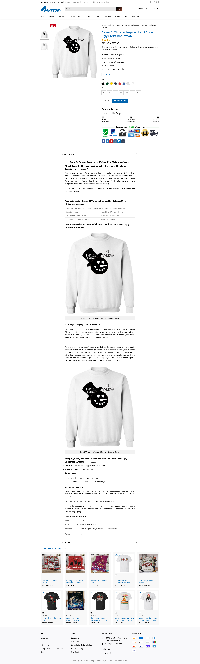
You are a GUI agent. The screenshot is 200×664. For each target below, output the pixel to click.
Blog (42, 652)
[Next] (95, 52)
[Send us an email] (108, 653)
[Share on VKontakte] (115, 141)
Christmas (111, 25)
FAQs (43, 641)
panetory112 (81, 534)
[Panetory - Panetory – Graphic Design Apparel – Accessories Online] (51, 9)
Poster (98, 16)
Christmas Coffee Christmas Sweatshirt (122, 582)
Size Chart (88, 16)
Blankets (108, 16)
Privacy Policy (46, 645)
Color (103, 79)
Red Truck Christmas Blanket (49, 582)
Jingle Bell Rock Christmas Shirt (51, 619)
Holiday (61, 16)
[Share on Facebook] (103, 141)
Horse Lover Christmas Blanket (99, 582)
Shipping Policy (77, 648)
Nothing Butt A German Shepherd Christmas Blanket (74, 582)
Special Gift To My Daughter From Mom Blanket (74, 619)
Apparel (51, 16)
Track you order (77, 641)
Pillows (117, 16)
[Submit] (119, 9)
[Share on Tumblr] (123, 141)
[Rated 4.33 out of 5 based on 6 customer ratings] (130, 40)
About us (67, 2)
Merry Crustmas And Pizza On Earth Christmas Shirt (124, 619)
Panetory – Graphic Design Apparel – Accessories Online (98, 529)
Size (103, 88)
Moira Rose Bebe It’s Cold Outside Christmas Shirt (148, 619)
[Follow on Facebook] (150, 2)
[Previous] (54, 52)
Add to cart (121, 100)
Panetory (80, 520)
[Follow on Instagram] (152, 2)
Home (42, 16)
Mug (126, 16)
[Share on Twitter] (107, 141)
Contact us (76, 2)
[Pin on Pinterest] (111, 141)
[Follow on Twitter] (154, 2)
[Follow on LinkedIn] (158, 2)
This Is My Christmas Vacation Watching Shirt (99, 619)
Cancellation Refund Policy (81, 645)
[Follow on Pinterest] (156, 2)
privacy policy (86, 2)
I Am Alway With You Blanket (146, 582)
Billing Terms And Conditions (101, 2)
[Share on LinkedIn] (119, 141)
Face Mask (135, 16)
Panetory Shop (75, 16)
